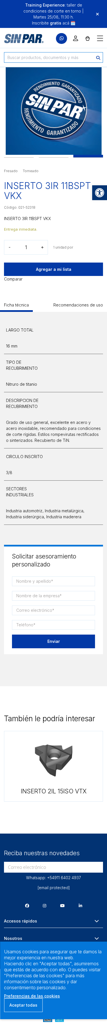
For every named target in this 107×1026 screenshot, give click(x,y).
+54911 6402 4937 (64, 877)
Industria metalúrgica (64, 510)
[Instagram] (44, 906)
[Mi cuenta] (75, 38)
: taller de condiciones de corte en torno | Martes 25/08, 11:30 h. (53, 11)
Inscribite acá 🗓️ (53, 23)
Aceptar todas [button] (23, 1005)
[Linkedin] (80, 906)
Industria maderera (63, 516)
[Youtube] (62, 906)
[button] (99, 192)
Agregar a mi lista (53, 269)
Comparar (13, 279)
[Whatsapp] (61, 38)
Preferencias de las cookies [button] (32, 996)
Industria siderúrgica (25, 516)
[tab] (16, 307)
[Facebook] (27, 906)
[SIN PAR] (20, 38)
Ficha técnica (16, 304)
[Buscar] (98, 57)
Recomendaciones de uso (78, 304)
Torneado (31, 171)
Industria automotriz (24, 510)
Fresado (11, 171)
